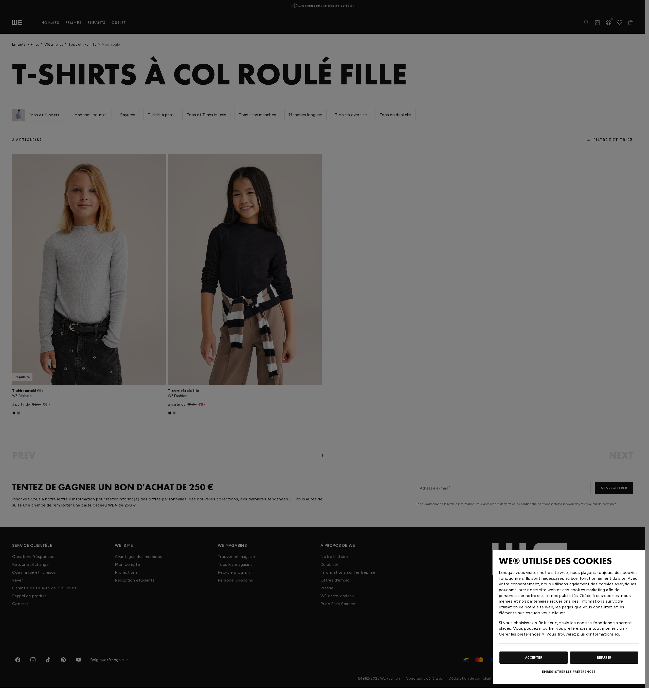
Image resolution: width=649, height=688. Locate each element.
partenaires (538, 601)
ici (617, 634)
